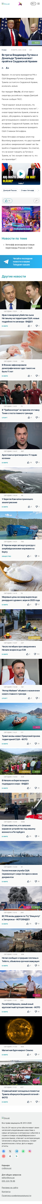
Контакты (6, 1191)
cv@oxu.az (6, 1168)
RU (33, 3)
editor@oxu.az (8, 1177)
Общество (6, 556)
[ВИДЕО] (21, 295)
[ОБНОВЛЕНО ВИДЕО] (21, 761)
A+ (7, 67)
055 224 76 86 (8, 1181)
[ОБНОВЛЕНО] (21, 625)
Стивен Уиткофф (27, 190)
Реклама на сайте (10, 1187)
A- (3, 68)
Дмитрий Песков (10, 190)
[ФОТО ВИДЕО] (21, 898)
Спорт (4, 418)
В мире (5, 326)
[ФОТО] (21, 716)
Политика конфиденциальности (16, 1195)
